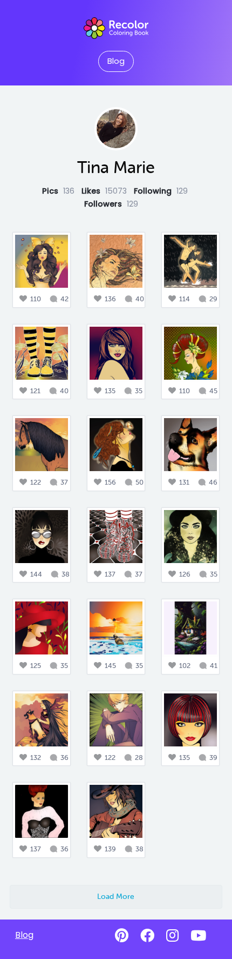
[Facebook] (147, 935)
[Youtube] (198, 935)
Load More (115, 896)
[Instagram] (172, 935)
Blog (116, 61)
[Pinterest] (121, 935)
